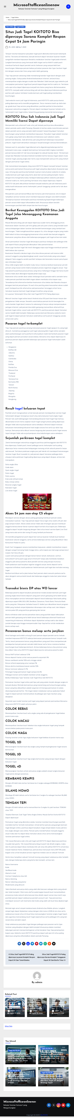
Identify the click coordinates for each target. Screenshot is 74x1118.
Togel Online (20, 27)
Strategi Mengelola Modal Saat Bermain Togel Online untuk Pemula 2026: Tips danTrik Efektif (36, 1002)
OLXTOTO (44, 1115)
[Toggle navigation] (5, 6)
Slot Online (10, 27)
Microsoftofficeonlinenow (36, 5)
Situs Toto (8, 1026)
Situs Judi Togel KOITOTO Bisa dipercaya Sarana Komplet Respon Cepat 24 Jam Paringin (35, 37)
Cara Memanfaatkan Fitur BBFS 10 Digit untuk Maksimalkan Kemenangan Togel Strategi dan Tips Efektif (19, 1079)
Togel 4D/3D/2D (14, 1050)
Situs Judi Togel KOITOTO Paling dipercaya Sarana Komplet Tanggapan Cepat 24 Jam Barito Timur (51, 957)
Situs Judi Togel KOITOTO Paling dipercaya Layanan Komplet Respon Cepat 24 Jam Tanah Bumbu (21, 957)
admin (13, 47)
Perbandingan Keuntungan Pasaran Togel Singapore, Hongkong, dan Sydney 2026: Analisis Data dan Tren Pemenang (53, 1057)
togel (19, 408)
